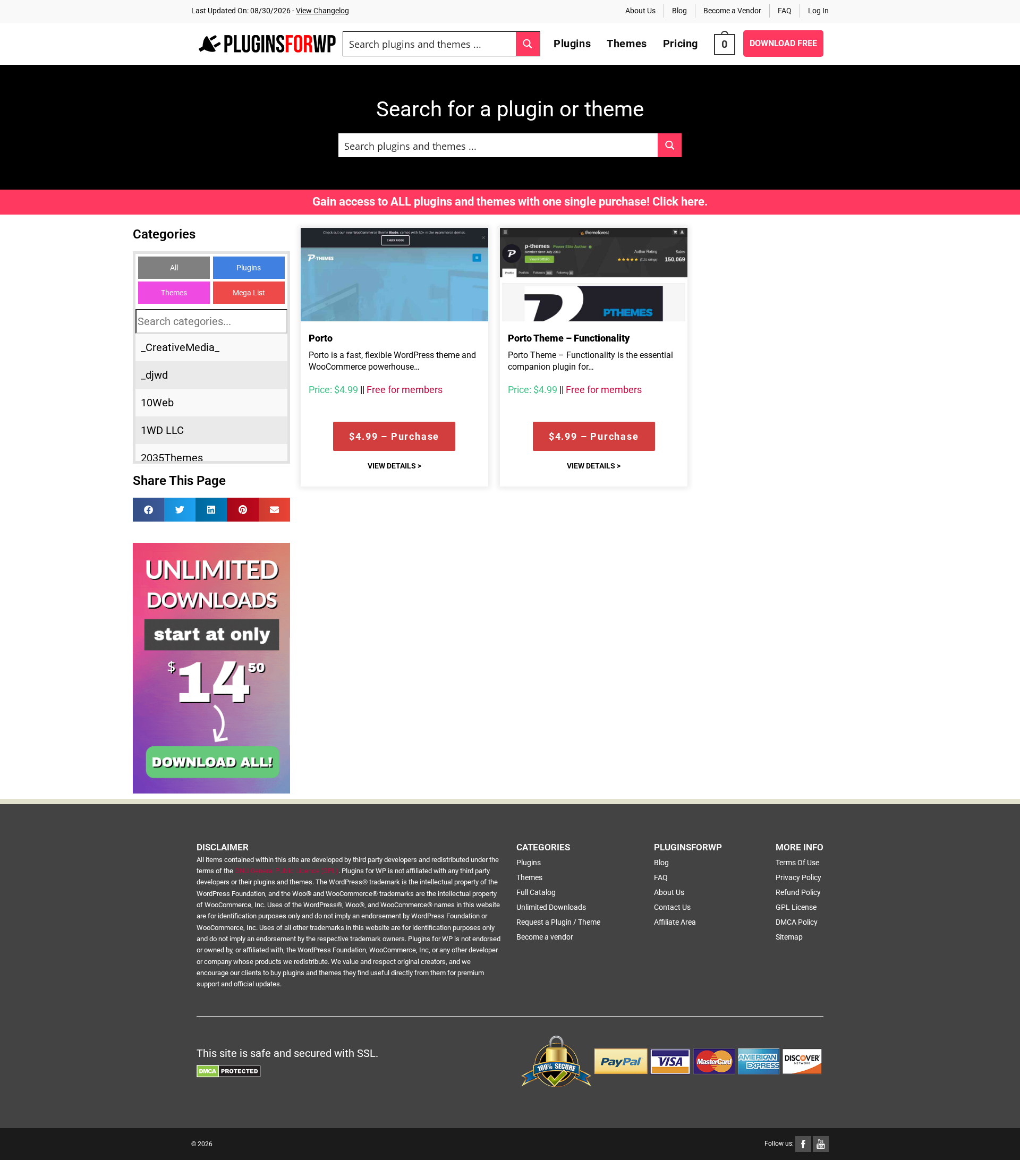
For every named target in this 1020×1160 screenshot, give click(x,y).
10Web (157, 402)
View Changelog (322, 10)
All (174, 267)
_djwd (154, 375)
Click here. (680, 201)
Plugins (248, 267)
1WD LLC (162, 430)
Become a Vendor (732, 10)
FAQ (785, 10)
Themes (174, 292)
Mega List (249, 292)
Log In (818, 10)
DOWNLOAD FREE (783, 43)
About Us (640, 10)
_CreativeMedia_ (180, 347)
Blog (679, 10)
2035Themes (172, 457)
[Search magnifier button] (528, 44)
